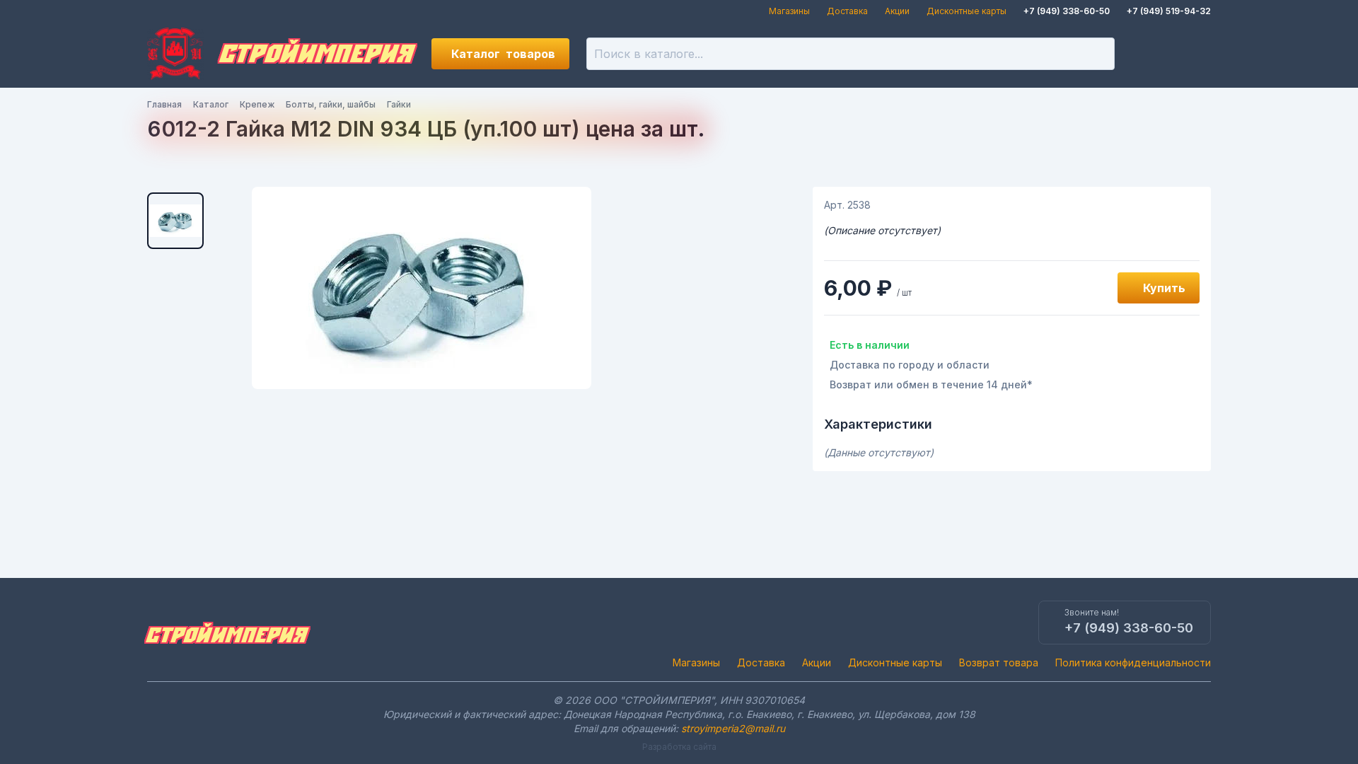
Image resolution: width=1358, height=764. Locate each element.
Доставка (847, 11)
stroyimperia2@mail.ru (733, 728)
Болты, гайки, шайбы (331, 104)
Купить (1164, 288)
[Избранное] (1147, 53)
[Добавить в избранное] (1090, 287)
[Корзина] (1195, 53)
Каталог (503, 54)
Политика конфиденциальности (1133, 662)
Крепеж (257, 104)
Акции (897, 11)
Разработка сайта (679, 746)
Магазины (789, 11)
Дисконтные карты (966, 11)
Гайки (399, 104)
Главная (164, 104)
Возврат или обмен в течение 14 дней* (931, 384)
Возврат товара (998, 662)
